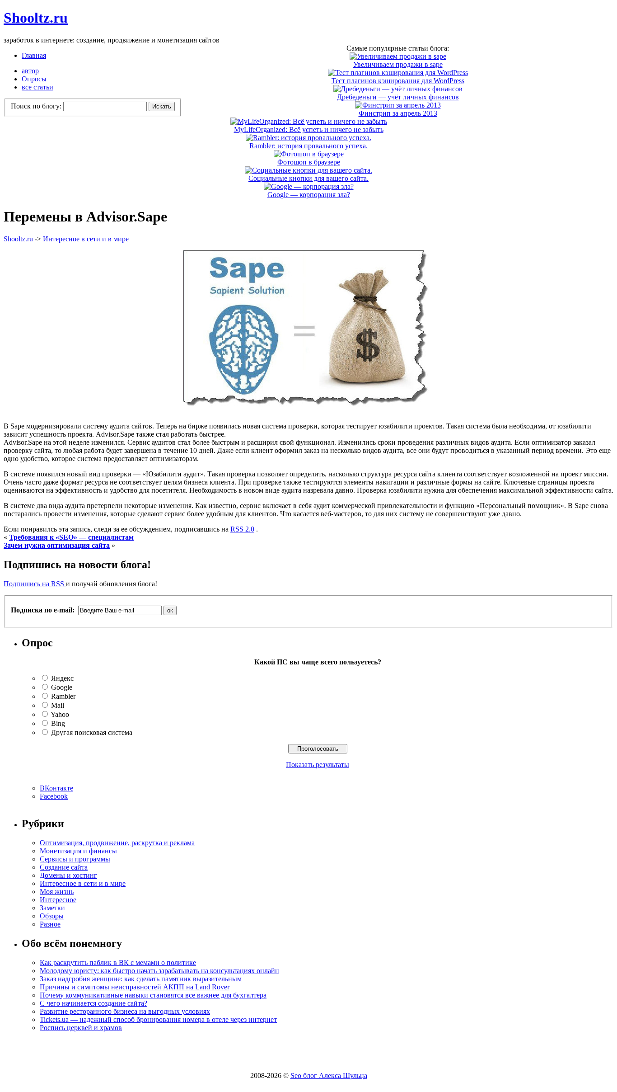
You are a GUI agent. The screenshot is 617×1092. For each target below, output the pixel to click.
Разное (50, 924)
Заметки (52, 908)
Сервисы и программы (75, 859)
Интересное (58, 900)
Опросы (34, 79)
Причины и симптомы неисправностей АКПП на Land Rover (134, 987)
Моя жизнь (57, 891)
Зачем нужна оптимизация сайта (57, 545)
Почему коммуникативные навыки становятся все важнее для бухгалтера (153, 995)
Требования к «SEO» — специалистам (71, 537)
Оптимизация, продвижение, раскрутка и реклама (117, 843)
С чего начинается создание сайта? (93, 1003)
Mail (57, 705)
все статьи (37, 87)
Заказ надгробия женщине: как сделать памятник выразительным (141, 979)
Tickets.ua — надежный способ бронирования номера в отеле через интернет (158, 1019)
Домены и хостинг (68, 875)
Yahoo (60, 714)
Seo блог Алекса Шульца (328, 1075)
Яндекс (62, 678)
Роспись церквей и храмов (81, 1027)
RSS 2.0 (242, 529)
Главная (34, 55)
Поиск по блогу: (37, 106)
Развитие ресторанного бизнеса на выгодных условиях (125, 1011)
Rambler (63, 696)
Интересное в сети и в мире (86, 239)
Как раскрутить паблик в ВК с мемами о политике (118, 962)
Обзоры (52, 916)
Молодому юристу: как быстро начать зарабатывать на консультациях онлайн (159, 970)
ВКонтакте (56, 788)
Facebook (54, 796)
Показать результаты (317, 764)
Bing (58, 723)
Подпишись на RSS (35, 584)
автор (30, 71)
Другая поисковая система (91, 732)
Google (61, 687)
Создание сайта (64, 867)
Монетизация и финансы (78, 851)
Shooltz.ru (36, 17)
